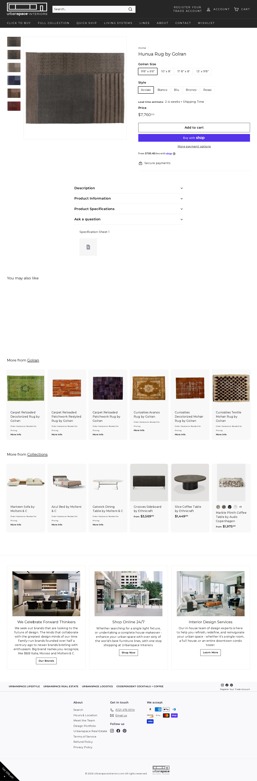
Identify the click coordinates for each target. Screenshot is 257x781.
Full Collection (54, 23)
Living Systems (118, 23)
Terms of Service (84, 736)
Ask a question (87, 219)
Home (142, 47)
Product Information (92, 198)
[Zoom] (75, 88)
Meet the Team (84, 720)
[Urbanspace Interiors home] (161, 770)
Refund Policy (83, 741)
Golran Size (147, 64)
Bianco (162, 90)
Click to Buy (19, 23)
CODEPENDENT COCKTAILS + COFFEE (140, 686)
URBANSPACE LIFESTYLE (24, 686)
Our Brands (48, 661)
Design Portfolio (84, 726)
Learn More (211, 653)
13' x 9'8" (203, 71)
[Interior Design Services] (211, 593)
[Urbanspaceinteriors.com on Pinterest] (124, 731)
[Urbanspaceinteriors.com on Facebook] (118, 731)
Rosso (207, 90)
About (162, 23)
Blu (176, 90)
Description (84, 188)
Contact (183, 23)
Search (78, 709)
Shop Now (130, 653)
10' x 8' (166, 71)
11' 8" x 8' (183, 71)
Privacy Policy (82, 747)
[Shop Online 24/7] (128, 593)
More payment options (194, 146)
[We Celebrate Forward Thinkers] (46, 593)
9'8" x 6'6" (148, 71)
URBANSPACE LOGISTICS (97, 686)
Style (142, 82)
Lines (145, 23)
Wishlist (206, 23)
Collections (37, 454)
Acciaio (146, 90)
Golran (33, 360)
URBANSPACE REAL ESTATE (60, 686)
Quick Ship (87, 23)
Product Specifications (94, 209)
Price (142, 108)
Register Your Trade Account (235, 689)
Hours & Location (85, 715)
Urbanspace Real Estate (90, 731)
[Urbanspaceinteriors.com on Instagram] (112, 731)
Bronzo (191, 90)
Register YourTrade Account (187, 9)
